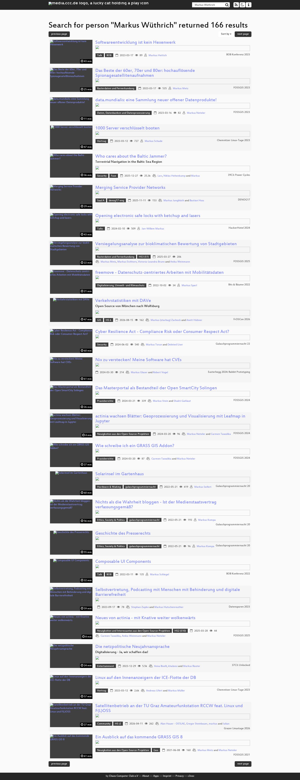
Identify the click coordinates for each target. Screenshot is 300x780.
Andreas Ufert (154, 690)
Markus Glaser (139, 372)
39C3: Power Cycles (239, 175)
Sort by (225, 34)
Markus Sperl (189, 285)
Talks (100, 228)
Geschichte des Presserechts (122, 533)
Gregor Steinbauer (197, 723)
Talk (99, 55)
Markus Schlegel (159, 574)
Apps (156, 776)
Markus (195, 176)
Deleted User (175, 344)
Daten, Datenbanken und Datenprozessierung (123, 113)
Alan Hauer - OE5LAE (172, 723)
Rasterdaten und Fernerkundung (115, 88)
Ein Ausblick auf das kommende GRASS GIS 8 (139, 737)
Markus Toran (154, 344)
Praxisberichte (105, 401)
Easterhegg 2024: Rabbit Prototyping (229, 372)
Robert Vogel (160, 372)
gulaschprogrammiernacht (140, 487)
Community (103, 723)
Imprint (167, 776)
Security (102, 176)
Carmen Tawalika (221, 434)
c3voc (191, 776)
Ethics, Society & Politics (111, 520)
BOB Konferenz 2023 (238, 54)
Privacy (180, 776)
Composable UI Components (123, 561)
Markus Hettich (158, 55)
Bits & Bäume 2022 (239, 284)
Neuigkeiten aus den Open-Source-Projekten (123, 434)
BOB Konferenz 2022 (238, 573)
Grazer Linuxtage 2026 (237, 728)
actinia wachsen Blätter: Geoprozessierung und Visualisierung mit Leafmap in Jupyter (170, 419)
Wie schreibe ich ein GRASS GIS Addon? (134, 446)
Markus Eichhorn (127, 261)
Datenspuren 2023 (239, 606)
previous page (59, 34)
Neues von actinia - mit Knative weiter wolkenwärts (145, 618)
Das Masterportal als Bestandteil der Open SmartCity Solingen (156, 388)
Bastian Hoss (197, 200)
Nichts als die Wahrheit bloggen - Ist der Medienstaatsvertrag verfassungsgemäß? (156, 505)
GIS (99, 320)
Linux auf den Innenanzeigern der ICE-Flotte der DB (145, 678)
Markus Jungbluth (173, 200)
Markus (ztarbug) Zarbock (166, 320)
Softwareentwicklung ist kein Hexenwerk (135, 42)
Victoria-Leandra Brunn (151, 261)
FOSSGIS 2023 (241, 87)
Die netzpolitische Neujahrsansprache (132, 647)
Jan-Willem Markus (153, 228)
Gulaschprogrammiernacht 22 (233, 344)
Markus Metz (180, 88)
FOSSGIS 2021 (241, 754)
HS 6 (108, 320)
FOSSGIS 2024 (241, 400)
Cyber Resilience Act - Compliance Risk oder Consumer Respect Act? (162, 332)
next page (243, 34)
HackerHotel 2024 (239, 228)
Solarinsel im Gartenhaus (119, 474)
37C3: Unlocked (241, 665)
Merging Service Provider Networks (130, 187)
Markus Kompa (207, 520)
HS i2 (118, 723)
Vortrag (101, 141)
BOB (109, 55)
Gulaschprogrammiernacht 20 (233, 486)
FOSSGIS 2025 (241, 261)
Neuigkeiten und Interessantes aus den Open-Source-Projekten (133, 631)
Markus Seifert (202, 487)
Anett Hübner (194, 320)
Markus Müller (176, 690)
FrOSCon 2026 (241, 319)
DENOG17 (244, 199)
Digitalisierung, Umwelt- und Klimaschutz (120, 285)
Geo (155, 750)
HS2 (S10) (180, 631)
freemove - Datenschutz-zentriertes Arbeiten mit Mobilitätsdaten (159, 272)
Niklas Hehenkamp (174, 176)
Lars (160, 176)
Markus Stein (160, 401)
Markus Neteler (196, 113)
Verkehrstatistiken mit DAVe (123, 301)
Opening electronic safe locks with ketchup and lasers (147, 216)
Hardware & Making (109, 487)
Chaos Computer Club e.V (123, 776)
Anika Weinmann (180, 261)
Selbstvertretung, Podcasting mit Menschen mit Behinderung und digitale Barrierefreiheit (167, 593)
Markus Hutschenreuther (168, 607)
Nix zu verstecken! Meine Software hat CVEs (138, 360)
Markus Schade (153, 141)
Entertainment (105, 666)
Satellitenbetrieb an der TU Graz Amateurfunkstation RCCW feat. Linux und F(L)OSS (169, 709)
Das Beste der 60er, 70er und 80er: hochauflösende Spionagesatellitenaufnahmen (145, 73)
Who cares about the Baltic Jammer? (131, 156)
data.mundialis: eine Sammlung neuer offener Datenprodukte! (156, 100)
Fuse (113, 176)
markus (213, 723)
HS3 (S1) (144, 257)
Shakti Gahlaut (182, 401)
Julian (226, 723)
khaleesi (173, 666)
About (145, 776)
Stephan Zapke (140, 607)
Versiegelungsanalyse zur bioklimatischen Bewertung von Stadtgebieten (166, 244)
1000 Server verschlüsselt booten (127, 128)
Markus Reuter (191, 666)
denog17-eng (116, 200)
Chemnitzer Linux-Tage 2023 (233, 140)
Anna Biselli (160, 666)
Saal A (100, 200)
